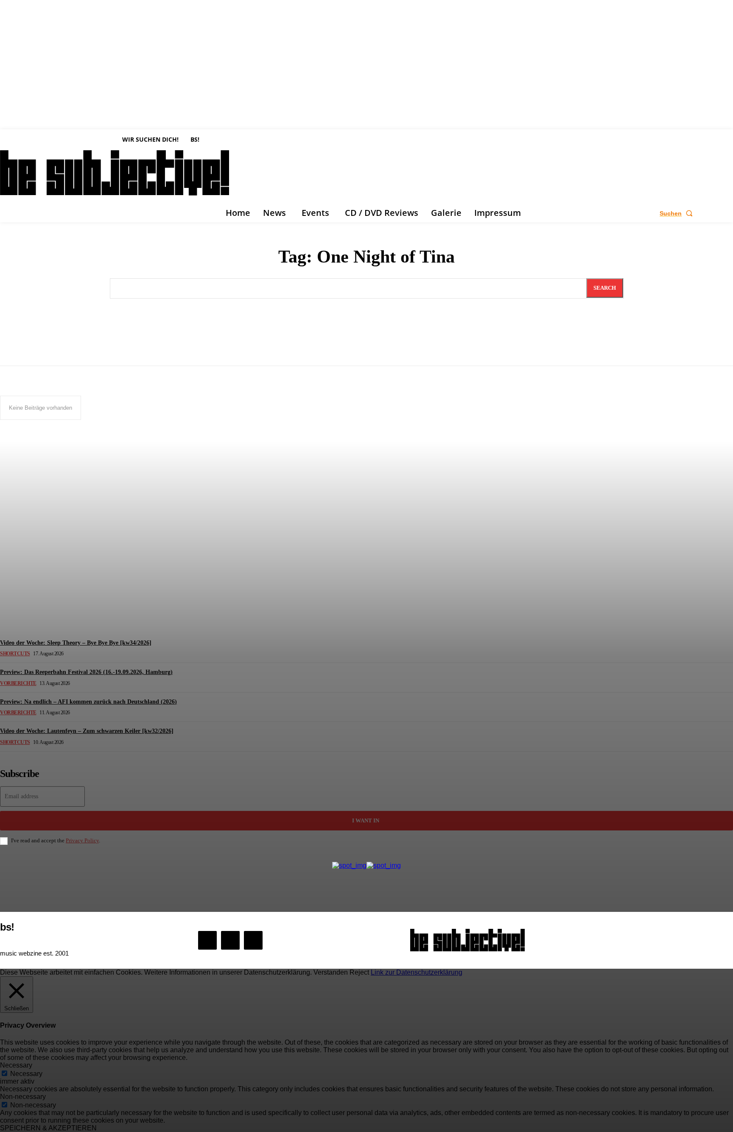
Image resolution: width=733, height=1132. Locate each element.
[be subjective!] (467, 940)
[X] (253, 940)
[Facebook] (207, 940)
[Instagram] (230, 940)
